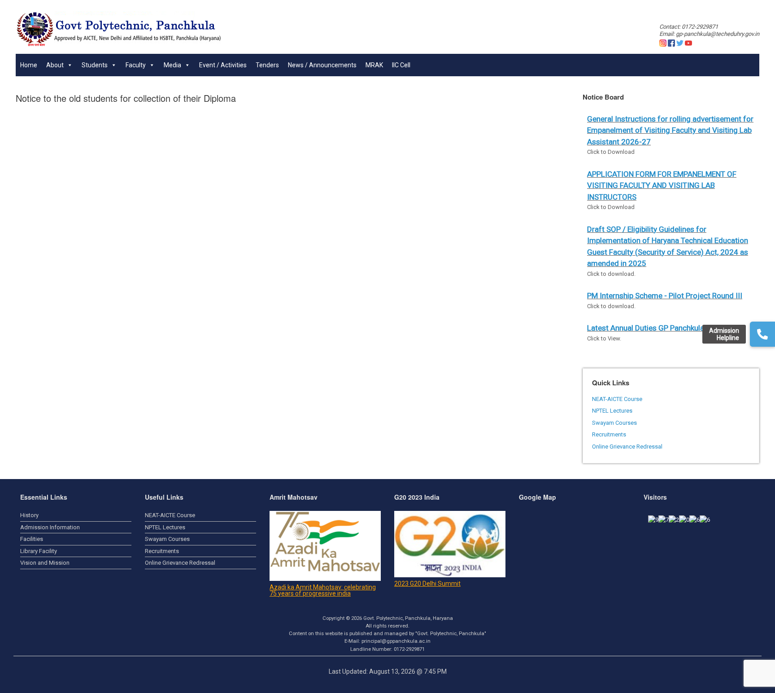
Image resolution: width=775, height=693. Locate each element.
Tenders (267, 65)
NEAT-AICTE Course (617, 399)
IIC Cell (401, 65)
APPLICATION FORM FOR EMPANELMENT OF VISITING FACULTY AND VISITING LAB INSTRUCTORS (661, 185)
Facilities (31, 539)
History (29, 515)
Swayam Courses (614, 422)
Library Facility (38, 551)
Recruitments (609, 434)
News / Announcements (322, 65)
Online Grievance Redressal (627, 446)
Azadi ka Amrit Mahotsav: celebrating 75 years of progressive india (323, 590)
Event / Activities (223, 65)
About (55, 65)
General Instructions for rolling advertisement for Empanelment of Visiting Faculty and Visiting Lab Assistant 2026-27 (670, 130)
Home (28, 65)
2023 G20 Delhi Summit (427, 583)
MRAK (374, 65)
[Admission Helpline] (762, 334)
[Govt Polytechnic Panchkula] (119, 29)
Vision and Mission (45, 562)
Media (172, 65)
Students (95, 65)
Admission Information (50, 527)
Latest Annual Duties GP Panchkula (645, 327)
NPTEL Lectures (612, 410)
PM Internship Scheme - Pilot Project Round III (664, 295)
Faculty (136, 65)
